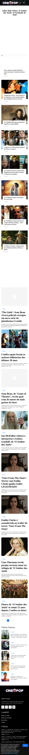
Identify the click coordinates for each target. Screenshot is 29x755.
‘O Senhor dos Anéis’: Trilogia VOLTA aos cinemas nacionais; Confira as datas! (14, 247)
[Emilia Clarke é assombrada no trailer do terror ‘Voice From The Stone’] (14, 504)
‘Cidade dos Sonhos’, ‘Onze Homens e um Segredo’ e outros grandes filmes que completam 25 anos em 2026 (14, 97)
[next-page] (13, 620)
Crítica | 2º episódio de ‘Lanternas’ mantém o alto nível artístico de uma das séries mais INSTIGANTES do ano (14, 731)
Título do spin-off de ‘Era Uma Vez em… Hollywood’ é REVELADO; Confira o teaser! (18, 667)
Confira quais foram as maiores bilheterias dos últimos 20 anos (13, 357)
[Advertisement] (14, 32)
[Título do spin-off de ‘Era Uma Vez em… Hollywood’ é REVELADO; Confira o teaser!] (5, 666)
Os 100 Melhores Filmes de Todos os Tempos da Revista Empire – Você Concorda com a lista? (14, 222)
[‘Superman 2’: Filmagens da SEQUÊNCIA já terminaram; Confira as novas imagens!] (5, 676)
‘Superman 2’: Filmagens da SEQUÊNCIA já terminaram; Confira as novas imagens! (19, 678)
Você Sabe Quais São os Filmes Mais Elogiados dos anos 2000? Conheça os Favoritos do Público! (14, 172)
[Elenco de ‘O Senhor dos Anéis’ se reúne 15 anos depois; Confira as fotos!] (14, 589)
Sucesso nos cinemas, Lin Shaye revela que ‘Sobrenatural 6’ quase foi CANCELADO (19, 646)
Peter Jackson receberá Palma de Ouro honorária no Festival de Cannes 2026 (14, 72)
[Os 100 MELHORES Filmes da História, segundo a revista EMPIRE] (14, 114)
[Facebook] (2, 707)
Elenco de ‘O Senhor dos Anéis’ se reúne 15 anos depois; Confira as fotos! (14, 607)
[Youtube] (13, 707)
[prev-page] (2, 620)
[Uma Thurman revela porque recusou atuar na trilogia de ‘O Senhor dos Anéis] (14, 546)
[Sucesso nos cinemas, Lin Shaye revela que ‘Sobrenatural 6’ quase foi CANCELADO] (5, 645)
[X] (10, 707)
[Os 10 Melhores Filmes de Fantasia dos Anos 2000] (14, 189)
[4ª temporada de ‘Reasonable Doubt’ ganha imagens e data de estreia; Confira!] (5, 655)
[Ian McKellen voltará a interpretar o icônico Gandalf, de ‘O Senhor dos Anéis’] (14, 420)
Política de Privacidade (12, 753)
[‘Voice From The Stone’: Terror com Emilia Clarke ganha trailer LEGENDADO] (14, 462)
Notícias (3, 309)
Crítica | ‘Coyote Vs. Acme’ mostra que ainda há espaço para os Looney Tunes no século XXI (14, 737)
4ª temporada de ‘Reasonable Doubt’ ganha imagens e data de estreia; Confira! (18, 657)
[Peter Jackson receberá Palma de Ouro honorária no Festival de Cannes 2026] (14, 64)
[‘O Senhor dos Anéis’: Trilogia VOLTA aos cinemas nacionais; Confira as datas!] (14, 240)
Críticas (3, 734)
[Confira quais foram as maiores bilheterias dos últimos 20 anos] (14, 339)
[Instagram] (6, 707)
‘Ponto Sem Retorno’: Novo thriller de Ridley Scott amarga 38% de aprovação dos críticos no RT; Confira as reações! (19, 636)
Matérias (4, 351)
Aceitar (25, 745)
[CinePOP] (10, 3)
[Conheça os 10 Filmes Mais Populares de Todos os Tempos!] (14, 139)
